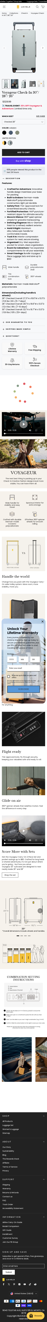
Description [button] (13, 178)
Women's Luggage (11, 1129)
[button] (4, 7)
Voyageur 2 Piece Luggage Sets (24, 255)
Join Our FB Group (10, 1242)
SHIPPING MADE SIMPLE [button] (18, 329)
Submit (9, 1272)
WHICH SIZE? (23, 116)
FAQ (4, 1200)
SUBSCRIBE (23, 689)
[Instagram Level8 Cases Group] (20, 1284)
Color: (9, 128)
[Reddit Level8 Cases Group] (36, 1284)
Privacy (6, 1170)
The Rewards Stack (11, 1159)
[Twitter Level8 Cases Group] (10, 1284)
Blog (4, 1155)
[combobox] (23, 121)
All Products (8, 1121)
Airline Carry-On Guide (12, 1222)
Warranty (7, 1188)
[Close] (42, 621)
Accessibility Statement (13, 1208)
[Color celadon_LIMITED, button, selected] (10, 143)
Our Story (7, 1147)
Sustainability (8, 1151)
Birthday (10, 654)
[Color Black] (4, 133)
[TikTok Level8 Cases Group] (31, 1284)
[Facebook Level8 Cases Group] (5, 1284)
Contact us (7, 1196)
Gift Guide (7, 1230)
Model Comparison (11, 1226)
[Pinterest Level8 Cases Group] (15, 1284)
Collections (14, 13)
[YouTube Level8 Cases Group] (26, 1284)
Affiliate (6, 1163)
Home (4, 13)
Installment (7, 1234)
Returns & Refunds (11, 1192)
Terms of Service (10, 1167)
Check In (24, 13)
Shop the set (10, 875)
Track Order (8, 1204)
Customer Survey (10, 1238)
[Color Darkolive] (17, 133)
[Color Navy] (11, 133)
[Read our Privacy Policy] (38, 681)
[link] (23, 1)
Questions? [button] (12, 336)
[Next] (40, 910)
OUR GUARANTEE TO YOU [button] (19, 322)
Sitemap (6, 1133)
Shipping (6, 1184)
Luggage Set (8, 1125)
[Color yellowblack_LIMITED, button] (4, 143)
